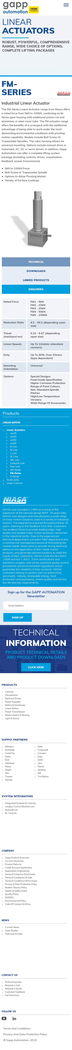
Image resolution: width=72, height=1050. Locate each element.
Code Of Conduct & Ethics (18, 904)
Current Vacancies (14, 861)
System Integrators (17, 796)
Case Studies (11, 930)
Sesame (42, 769)
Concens (42, 753)
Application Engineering (17, 871)
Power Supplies (12, 701)
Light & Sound (12, 718)
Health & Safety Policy (16, 890)
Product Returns (13, 864)
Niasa (8, 766)
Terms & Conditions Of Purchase (21, 881)
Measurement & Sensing (17, 715)
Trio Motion (43, 776)
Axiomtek (10, 750)
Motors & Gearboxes (15, 705)
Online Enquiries (13, 982)
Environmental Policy (15, 900)
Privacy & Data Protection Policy (21, 884)
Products (11, 413)
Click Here (36, 667)
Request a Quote (13, 988)
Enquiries (36, 289)
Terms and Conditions (16, 1028)
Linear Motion (12, 708)
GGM (40, 759)
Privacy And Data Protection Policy (25, 1034)
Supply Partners (15, 739)
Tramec (8, 776)
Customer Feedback (15, 992)
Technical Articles (14, 933)
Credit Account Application (18, 867)
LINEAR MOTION (11, 422)
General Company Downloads (20, 874)
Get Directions (12, 995)
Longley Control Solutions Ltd (19, 806)
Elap (40, 756)
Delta (8, 756)
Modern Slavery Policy (16, 887)
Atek (40, 746)
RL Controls (11, 813)
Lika (40, 763)
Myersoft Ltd (11, 809)
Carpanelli (43, 750)
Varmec (9, 779)
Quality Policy (12, 894)
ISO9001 (9, 897)
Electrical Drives (13, 698)
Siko (7, 773)
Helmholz (9, 763)
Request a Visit (12, 985)
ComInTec (10, 753)
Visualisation (11, 695)
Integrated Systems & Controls (20, 803)
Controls (9, 691)
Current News (12, 927)
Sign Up (17, 617)
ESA (7, 759)
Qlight (8, 769)
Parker (41, 766)
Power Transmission (15, 711)
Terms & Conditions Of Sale (18, 877)
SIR (39, 773)
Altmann (9, 746)
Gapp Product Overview (17, 857)
